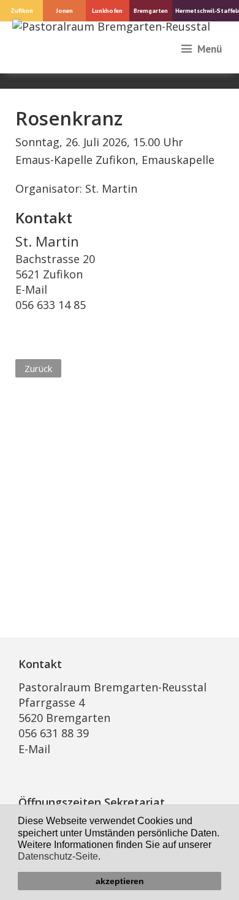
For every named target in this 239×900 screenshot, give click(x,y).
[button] (105, 858)
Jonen (64, 10)
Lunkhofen (107, 10)
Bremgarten (151, 10)
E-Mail (31, 289)
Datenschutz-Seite (58, 856)
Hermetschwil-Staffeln (207, 10)
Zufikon (21, 10)
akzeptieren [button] (120, 881)
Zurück (38, 368)
